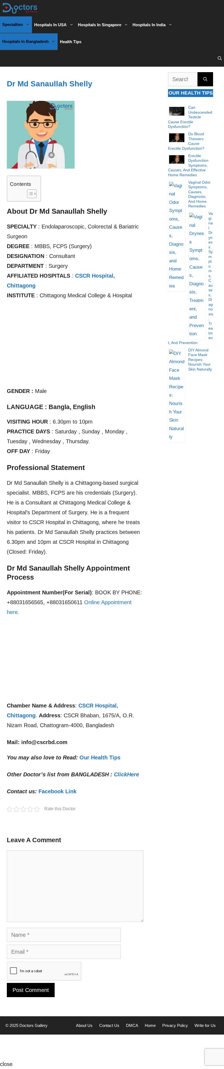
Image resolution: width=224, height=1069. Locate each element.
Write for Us (205, 1025)
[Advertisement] (75, 345)
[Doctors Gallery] (20, 8)
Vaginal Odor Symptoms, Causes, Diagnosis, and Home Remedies (199, 194)
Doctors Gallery (33, 1025)
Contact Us (109, 1025)
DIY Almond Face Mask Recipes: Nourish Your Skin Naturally (200, 359)
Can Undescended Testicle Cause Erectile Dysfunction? (190, 117)
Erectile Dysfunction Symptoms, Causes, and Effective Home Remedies (188, 165)
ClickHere (126, 774)
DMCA (132, 1025)
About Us (84, 1025)
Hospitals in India (149, 24)
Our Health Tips (99, 757)
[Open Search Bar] (220, 58)
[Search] (205, 79)
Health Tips (70, 41)
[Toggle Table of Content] (29, 193)
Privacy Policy (175, 1025)
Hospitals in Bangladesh (25, 41)
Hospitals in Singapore (99, 24)
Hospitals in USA (50, 24)
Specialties (12, 24)
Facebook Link (57, 791)
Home (150, 1025)
